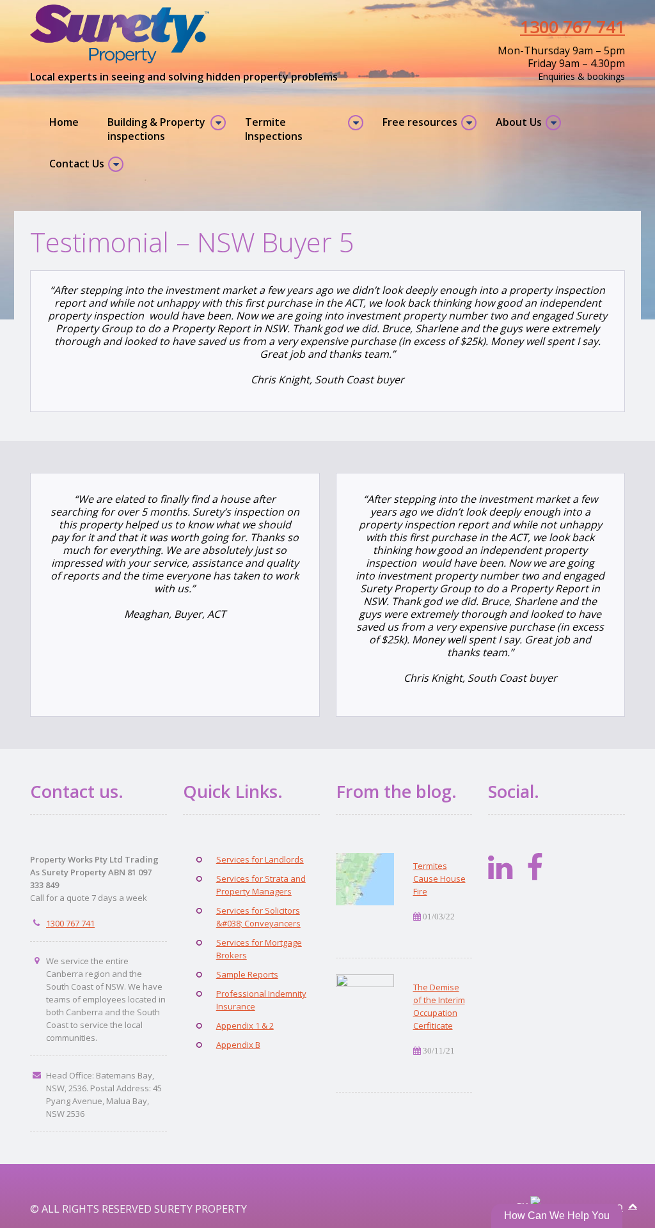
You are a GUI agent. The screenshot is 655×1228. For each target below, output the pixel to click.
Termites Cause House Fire (439, 878)
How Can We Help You (557, 1215)
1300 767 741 (572, 26)
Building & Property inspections (156, 129)
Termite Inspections (274, 129)
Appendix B (238, 1044)
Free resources (420, 122)
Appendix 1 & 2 (245, 1025)
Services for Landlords (260, 859)
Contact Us (76, 164)
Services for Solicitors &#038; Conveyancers (258, 917)
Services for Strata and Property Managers (261, 885)
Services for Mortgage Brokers (259, 949)
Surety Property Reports (126, 34)
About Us (519, 122)
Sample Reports (247, 974)
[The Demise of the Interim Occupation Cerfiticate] (365, 1000)
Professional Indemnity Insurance (261, 1000)
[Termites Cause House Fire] (365, 879)
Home (64, 122)
